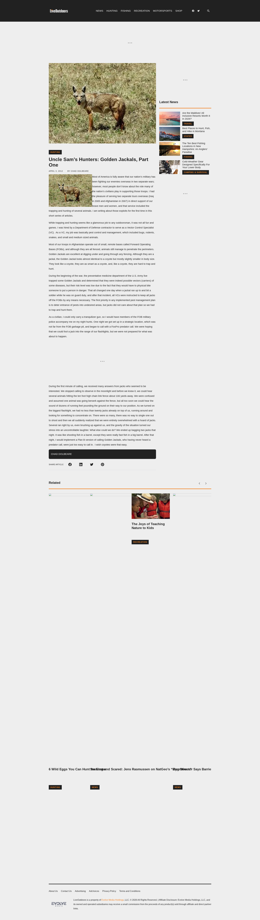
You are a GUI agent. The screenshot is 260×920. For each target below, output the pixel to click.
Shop (178, 10)
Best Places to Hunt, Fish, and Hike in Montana (196, 130)
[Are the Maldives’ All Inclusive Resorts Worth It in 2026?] (169, 118)
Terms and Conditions (129, 891)
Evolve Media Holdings (112, 900)
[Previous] (199, 483)
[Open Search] (208, 10)
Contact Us (66, 891)
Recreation (142, 10)
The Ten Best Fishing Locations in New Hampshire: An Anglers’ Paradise (194, 147)
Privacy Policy (109, 891)
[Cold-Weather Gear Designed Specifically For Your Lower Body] (169, 167)
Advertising (80, 891)
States (188, 136)
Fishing (126, 10)
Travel (188, 124)
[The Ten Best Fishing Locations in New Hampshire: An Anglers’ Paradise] (169, 149)
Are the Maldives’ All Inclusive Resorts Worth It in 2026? (196, 116)
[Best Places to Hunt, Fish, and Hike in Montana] (169, 134)
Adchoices (94, 891)
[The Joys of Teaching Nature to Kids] (151, 506)
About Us (53, 891)
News (99, 10)
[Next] (206, 483)
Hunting (112, 10)
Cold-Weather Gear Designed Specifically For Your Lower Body (196, 164)
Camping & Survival (195, 172)
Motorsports (162, 10)
